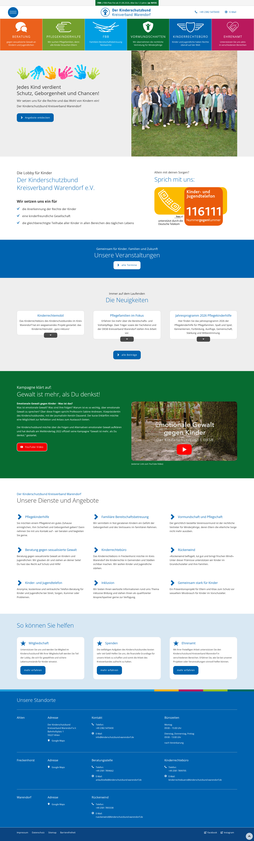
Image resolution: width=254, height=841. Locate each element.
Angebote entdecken (37, 117)
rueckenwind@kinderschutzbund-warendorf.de (119, 816)
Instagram (229, 832)
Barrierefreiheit (68, 832)
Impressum (22, 832)
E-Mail (232, 12)
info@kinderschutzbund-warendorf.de (115, 737)
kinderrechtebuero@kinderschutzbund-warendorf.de (195, 779)
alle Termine (129, 265)
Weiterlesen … (61, 331)
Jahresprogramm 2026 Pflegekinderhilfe (203, 315)
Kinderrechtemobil (50, 315)
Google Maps (58, 740)
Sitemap (52, 832)
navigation (13, 12)
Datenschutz (38, 832)
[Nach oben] (249, 836)
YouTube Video (33, 446)
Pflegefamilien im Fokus (127, 315)
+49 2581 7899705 (177, 770)
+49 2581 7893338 (105, 807)
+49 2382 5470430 (209, 12)
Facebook (212, 832)
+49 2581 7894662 (105, 770)
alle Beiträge (129, 354)
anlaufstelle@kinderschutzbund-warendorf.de (119, 779)
